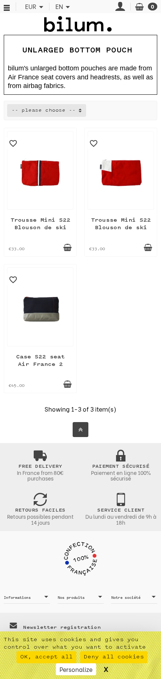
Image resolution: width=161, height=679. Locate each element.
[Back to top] (80, 429)
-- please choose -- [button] (44, 110)
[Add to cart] (67, 247)
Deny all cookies (114, 657)
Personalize (76, 669)
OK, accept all (46, 657)
